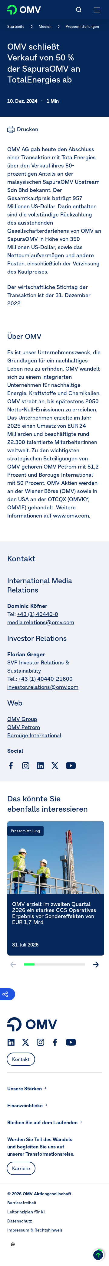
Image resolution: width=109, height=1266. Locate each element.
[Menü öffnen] (97, 9)
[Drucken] (22, 129)
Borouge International (34, 735)
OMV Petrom (23, 727)
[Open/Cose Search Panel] (78, 9)
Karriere (21, 1168)
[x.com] (55, 765)
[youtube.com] (71, 765)
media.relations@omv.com (40, 622)
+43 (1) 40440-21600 (45, 678)
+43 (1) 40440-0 (37, 614)
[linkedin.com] (40, 766)
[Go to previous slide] (13, 965)
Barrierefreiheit (21, 1203)
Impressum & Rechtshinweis (35, 1230)
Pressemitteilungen (82, 26)
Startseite (16, 26)
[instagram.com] (25, 766)
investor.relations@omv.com (42, 686)
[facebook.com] (11, 765)
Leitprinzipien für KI (26, 1212)
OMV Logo (19, 8)
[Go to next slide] (96, 965)
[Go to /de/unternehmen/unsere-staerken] (13, 1244)
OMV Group (22, 719)
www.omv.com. (71, 515)
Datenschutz (19, 1221)
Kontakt (21, 1059)
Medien (45, 26)
